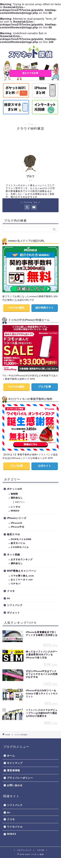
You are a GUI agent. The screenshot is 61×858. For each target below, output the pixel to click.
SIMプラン (20, 502)
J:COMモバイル (20, 547)
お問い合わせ (15, 785)
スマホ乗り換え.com (22, 576)
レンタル (15, 507)
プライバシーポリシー (20, 777)
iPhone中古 (17, 527)
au (8, 598)
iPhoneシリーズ (16, 518)
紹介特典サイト (44, 307)
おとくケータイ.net (22, 579)
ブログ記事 (44, 386)
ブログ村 (40, 850)
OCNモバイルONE (21, 539)
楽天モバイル (18, 543)
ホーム (11, 755)
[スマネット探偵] (30, 58)
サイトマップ (15, 763)
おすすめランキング (22, 559)
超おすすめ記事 (31, 73)
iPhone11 (16, 523)
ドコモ (11, 591)
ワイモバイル (15, 826)
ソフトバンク (15, 605)
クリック (32, 197)
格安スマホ (13, 534)
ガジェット (13, 612)
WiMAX (15, 511)
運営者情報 (13, 770)
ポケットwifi (14, 488)
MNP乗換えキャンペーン (21, 570)
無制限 (14, 494)
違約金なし (17, 497)
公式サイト (44, 465)
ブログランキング (24, 850)
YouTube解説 (16, 307)
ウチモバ (15, 583)
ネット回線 (13, 554)
